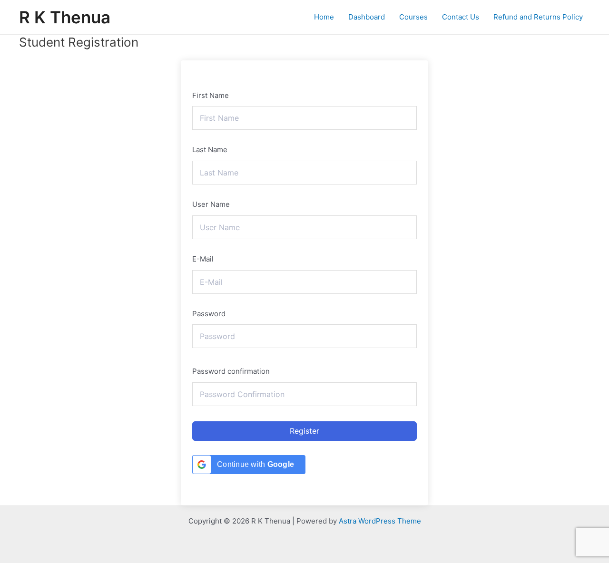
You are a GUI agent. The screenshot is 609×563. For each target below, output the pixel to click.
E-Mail (203, 258)
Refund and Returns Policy (538, 16)
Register (304, 431)
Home (324, 16)
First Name (210, 95)
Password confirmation (231, 371)
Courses (413, 16)
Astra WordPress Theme (380, 520)
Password (209, 313)
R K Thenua (64, 17)
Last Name (209, 149)
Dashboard (366, 16)
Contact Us (460, 16)
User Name (211, 204)
